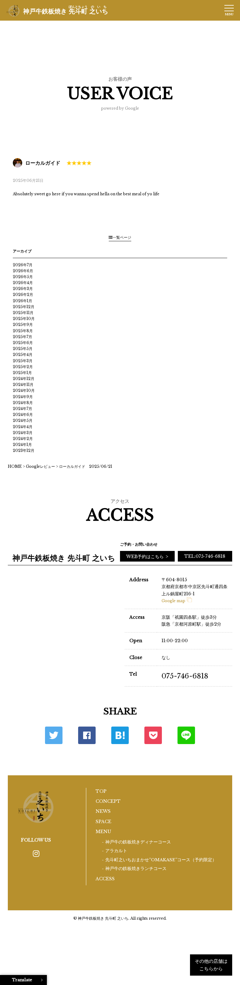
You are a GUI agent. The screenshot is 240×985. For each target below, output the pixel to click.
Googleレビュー (40, 466)
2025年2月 (23, 366)
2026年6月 (23, 270)
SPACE (103, 821)
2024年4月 (22, 426)
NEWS (103, 811)
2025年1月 (22, 372)
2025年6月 (23, 342)
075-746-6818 (185, 676)
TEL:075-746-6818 (204, 556)
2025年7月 (22, 336)
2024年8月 (23, 402)
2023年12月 (23, 450)
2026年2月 (23, 294)
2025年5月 (22, 348)
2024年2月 (23, 438)
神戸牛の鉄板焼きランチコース (136, 868)
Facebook (87, 735)
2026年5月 (23, 276)
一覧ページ (121, 237)
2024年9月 (23, 396)
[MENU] (229, 8)
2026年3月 (23, 288)
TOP (101, 791)
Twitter (53, 735)
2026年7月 (22, 264)
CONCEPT (108, 801)
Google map (173, 600)
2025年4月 (22, 354)
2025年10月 (24, 318)
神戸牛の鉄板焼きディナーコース (138, 842)
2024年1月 (22, 444)
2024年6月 (23, 414)
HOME (15, 466)
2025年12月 (23, 306)
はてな (120, 735)
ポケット (153, 735)
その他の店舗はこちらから (211, 965)
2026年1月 (22, 300)
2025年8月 (23, 330)
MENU (103, 831)
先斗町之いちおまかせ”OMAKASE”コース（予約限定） (161, 859)
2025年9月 (23, 324)
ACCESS (105, 879)
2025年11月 (23, 312)
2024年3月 (22, 432)
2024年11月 (23, 384)
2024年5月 (22, 420)
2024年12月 (23, 378)
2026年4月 (23, 282)
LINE (186, 735)
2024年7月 (22, 408)
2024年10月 (24, 390)
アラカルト (116, 850)
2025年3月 (22, 360)
